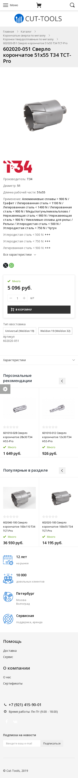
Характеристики (14, 360)
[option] (19, 422)
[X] (5, 265)
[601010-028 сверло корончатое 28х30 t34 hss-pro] (19, 408)
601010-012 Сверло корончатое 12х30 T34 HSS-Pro (56, 437)
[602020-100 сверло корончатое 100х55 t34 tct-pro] (58, 498)
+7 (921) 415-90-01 (25, 704)
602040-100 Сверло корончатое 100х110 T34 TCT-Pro (19, 527)
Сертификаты (12, 683)
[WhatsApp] (11, 265)
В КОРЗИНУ (24, 309)
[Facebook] (6, 721)
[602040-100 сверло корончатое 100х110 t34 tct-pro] (19, 498)
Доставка (10, 651)
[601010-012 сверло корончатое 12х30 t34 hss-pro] (58, 408)
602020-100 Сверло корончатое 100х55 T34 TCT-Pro (57, 527)
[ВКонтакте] (15, 721)
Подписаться (52, 743)
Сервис (8, 657)
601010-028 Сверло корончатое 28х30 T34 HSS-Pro (17, 437)
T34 (29, 179)
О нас (7, 677)
